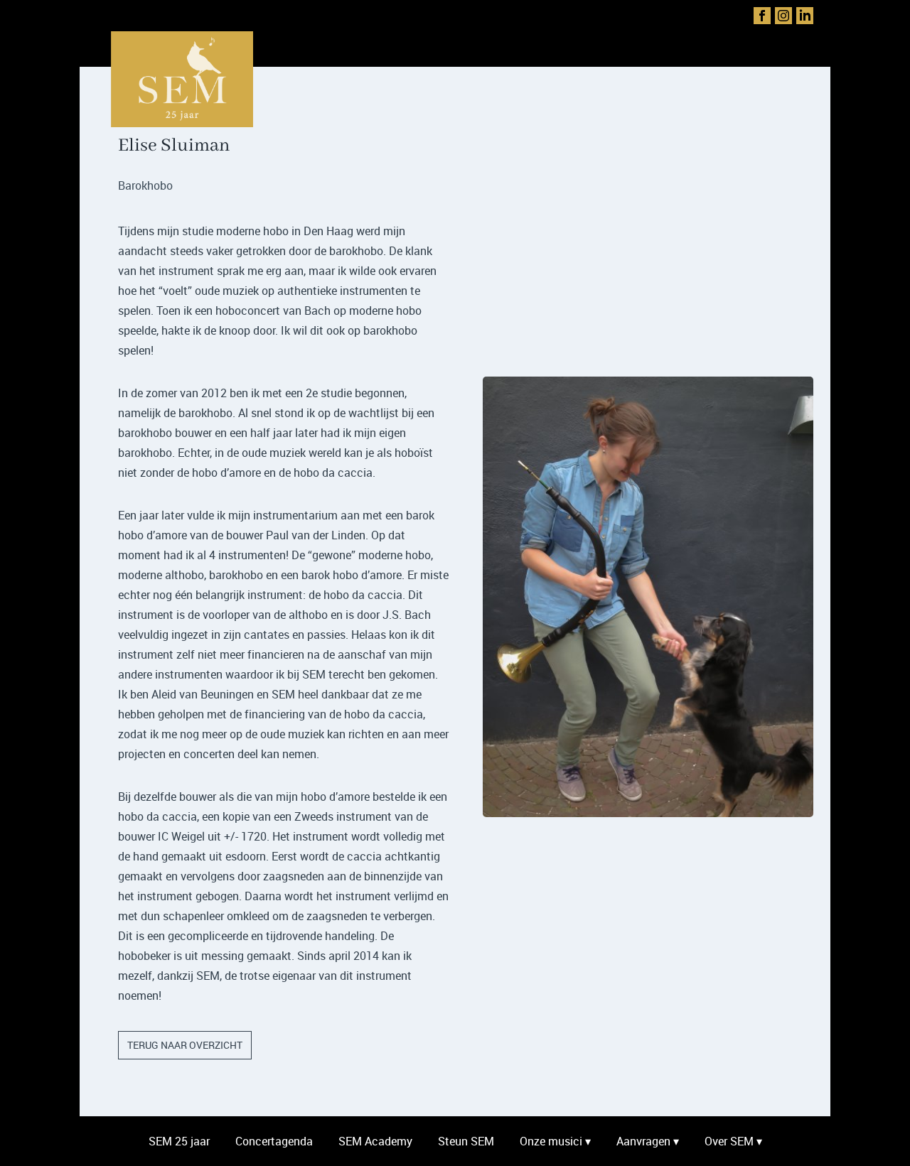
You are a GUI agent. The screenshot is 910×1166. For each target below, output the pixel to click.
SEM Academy (375, 1141)
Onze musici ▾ (555, 1141)
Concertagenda (274, 1141)
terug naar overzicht (184, 1045)
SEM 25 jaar (179, 1141)
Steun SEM (466, 1141)
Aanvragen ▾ (647, 1141)
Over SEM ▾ (733, 1141)
